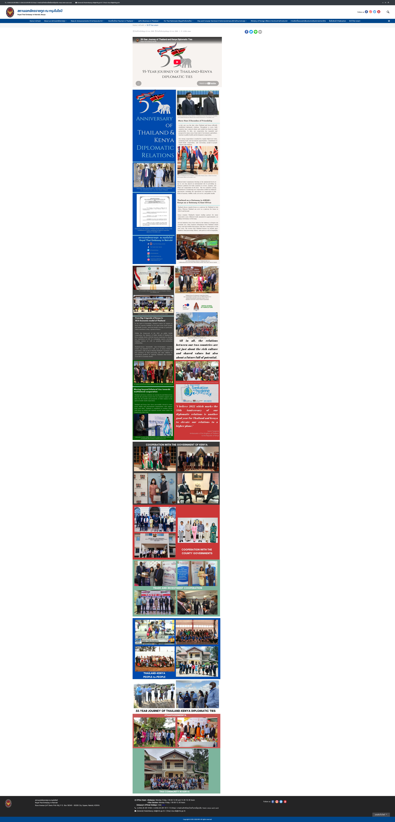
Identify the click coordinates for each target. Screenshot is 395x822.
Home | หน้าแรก (35, 21)
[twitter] (375, 12)
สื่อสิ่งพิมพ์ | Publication (337, 21)
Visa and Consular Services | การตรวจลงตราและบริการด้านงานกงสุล (221, 21)
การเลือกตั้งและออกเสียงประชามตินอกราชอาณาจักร (308, 21)
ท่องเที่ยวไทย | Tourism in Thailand (120, 21)
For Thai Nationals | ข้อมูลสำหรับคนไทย (178, 21)
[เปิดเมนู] (389, 21)
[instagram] (370, 12)
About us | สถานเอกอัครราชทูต (54, 21)
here (163, 805)
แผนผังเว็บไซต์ (380, 815)
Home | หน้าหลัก (138, 25)
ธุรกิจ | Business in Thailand (148, 21)
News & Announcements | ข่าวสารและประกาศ (87, 21)
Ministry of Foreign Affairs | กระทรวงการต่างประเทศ (269, 21)
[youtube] (379, 12)
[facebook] (366, 12)
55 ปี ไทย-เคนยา (354, 21)
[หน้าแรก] (10, 12)
